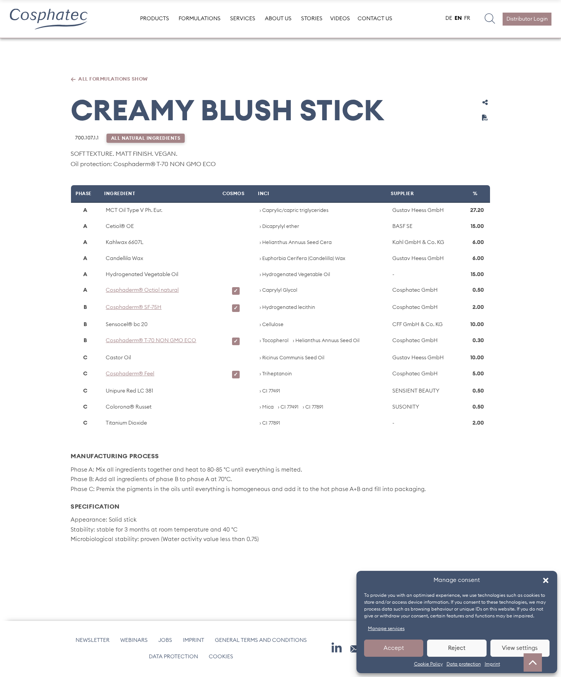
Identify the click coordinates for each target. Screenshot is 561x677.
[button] (546, 580)
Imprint (492, 664)
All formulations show (113, 79)
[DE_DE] (448, 19)
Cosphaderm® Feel (130, 373)
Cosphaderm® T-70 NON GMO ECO (151, 340)
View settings (520, 648)
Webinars (134, 640)
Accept (394, 648)
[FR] (467, 19)
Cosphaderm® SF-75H (133, 307)
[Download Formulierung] (485, 117)
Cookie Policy (428, 664)
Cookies (221, 656)
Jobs (165, 640)
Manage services (386, 628)
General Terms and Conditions (261, 640)
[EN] (458, 19)
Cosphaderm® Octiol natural (142, 290)
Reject (457, 648)
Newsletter (93, 640)
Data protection (464, 664)
